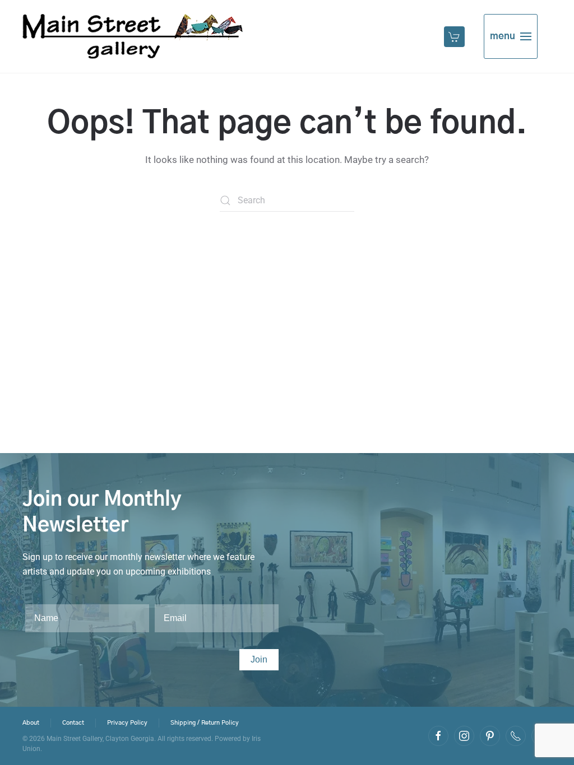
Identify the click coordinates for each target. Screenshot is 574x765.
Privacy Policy (127, 723)
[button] (455, 36)
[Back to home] (132, 36)
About (30, 723)
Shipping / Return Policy (204, 723)
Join (259, 659)
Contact (73, 723)
